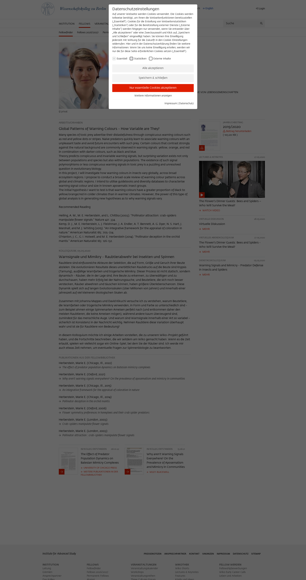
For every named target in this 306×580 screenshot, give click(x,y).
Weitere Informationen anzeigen (153, 95)
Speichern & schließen (153, 78)
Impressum (171, 103)
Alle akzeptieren (153, 68)
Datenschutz (186, 103)
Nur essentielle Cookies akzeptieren (153, 88)
